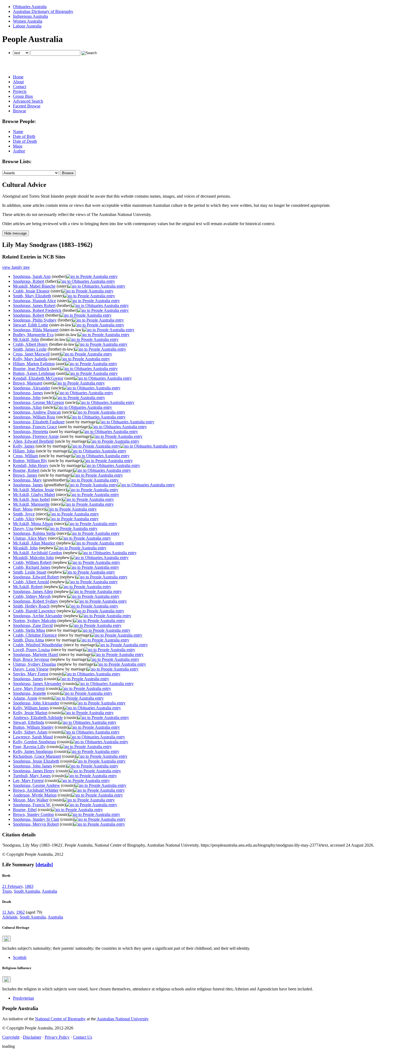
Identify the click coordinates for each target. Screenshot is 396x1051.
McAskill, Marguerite (31, 504)
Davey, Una (23, 528)
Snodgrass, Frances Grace (35, 426)
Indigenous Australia (30, 16)
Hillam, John (24, 451)
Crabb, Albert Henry (30, 344)
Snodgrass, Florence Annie (36, 436)
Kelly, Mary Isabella (30, 359)
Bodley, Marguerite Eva (33, 334)
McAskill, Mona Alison (33, 523)
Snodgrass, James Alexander (37, 683)
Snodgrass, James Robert (34, 305)
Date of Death (25, 141)
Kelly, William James (31, 708)
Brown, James (25, 475)
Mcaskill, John (25, 548)
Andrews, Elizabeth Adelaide (38, 717)
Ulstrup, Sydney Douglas (34, 664)
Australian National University (123, 1019)
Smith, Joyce (24, 514)
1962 (20, 912)
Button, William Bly (30, 460)
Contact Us (82, 1037)
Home (18, 77)
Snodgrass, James (28, 392)
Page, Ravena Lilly (29, 746)
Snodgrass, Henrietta (30, 431)
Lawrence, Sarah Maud (33, 737)
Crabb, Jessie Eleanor (31, 291)
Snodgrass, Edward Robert (36, 577)
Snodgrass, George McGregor (38, 402)
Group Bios (23, 96)
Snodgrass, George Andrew (36, 785)
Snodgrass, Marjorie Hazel (35, 654)
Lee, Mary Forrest (28, 780)
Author (19, 151)
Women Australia (27, 21)
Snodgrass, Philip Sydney (35, 320)
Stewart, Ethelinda (28, 722)
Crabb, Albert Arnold (31, 581)
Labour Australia (27, 26)
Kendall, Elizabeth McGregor (38, 378)
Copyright (10, 1037)
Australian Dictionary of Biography (43, 11)
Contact (19, 86)
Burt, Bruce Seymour (31, 659)
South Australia (27, 891)
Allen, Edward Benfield (33, 441)
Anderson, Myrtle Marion (35, 795)
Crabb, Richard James (31, 567)
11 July (8, 912)
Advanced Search (28, 101)
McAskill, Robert (28, 586)
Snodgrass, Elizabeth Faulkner (39, 422)
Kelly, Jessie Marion (30, 712)
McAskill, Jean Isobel (31, 499)
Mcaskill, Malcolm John (33, 557)
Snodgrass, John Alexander (36, 703)
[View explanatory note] (6, 939)
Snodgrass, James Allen (33, 591)
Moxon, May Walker (30, 800)
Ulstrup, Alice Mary (30, 538)
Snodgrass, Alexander (31, 388)
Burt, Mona (23, 509)
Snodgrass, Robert (28, 281)
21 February (12, 886)
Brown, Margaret (27, 383)
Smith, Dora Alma (28, 640)
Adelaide (10, 917)
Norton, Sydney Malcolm (34, 620)
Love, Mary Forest (29, 688)
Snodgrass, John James (32, 766)
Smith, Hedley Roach (31, 606)
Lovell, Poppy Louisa (31, 649)
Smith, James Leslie (30, 349)
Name (18, 131)
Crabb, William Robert (32, 562)
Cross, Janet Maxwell (31, 354)
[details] (44, 864)
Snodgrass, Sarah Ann (32, 276)
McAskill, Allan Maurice (34, 543)
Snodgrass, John (27, 397)
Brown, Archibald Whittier (35, 790)
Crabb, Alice (23, 518)
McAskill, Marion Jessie (33, 489)
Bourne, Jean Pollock (31, 368)
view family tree (16, 267)
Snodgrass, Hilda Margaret (35, 329)
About (18, 81)
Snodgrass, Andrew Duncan (37, 412)
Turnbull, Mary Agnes (32, 775)
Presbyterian (23, 998)
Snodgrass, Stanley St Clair (36, 819)
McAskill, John (26, 339)
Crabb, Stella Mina (29, 630)
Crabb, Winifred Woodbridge (37, 645)
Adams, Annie (25, 698)
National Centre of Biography (60, 1019)
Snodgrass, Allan (27, 407)
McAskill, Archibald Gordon (37, 552)
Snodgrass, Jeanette (29, 693)
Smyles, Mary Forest (30, 674)
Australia (49, 891)
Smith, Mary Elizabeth (32, 296)
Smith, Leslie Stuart (29, 572)
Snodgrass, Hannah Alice (34, 300)
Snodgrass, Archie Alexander (37, 615)
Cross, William (25, 455)
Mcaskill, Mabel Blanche (34, 286)
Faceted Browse (26, 106)
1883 (29, 886)
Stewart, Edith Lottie (30, 325)
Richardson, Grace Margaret (37, 756)
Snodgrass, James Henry (34, 771)
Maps (17, 146)
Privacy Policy (57, 1037)
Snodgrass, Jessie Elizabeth (36, 761)
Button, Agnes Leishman (34, 373)
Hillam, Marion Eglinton (34, 363)
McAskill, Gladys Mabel (34, 494)
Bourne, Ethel (25, 809)
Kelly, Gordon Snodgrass (34, 741)
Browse (19, 111)
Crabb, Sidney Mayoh (32, 596)
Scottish (19, 957)
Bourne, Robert (26, 470)
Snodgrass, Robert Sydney (35, 601)
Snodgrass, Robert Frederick (37, 310)
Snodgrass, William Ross (34, 417)
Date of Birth (24, 136)
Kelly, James (23, 446)
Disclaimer (32, 1037)
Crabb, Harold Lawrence (34, 611)
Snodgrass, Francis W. (32, 804)
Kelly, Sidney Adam (30, 732)
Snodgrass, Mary (27, 480)
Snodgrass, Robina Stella (34, 533)
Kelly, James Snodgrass (33, 751)
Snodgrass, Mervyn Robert (36, 824)
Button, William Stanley (33, 727)
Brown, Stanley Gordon (33, 814)
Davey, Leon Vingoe (30, 669)
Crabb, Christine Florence (35, 635)
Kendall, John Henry (30, 465)
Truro (7, 891)
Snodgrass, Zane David (33, 625)
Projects (19, 91)
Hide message (15, 233)
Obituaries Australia (30, 6)
